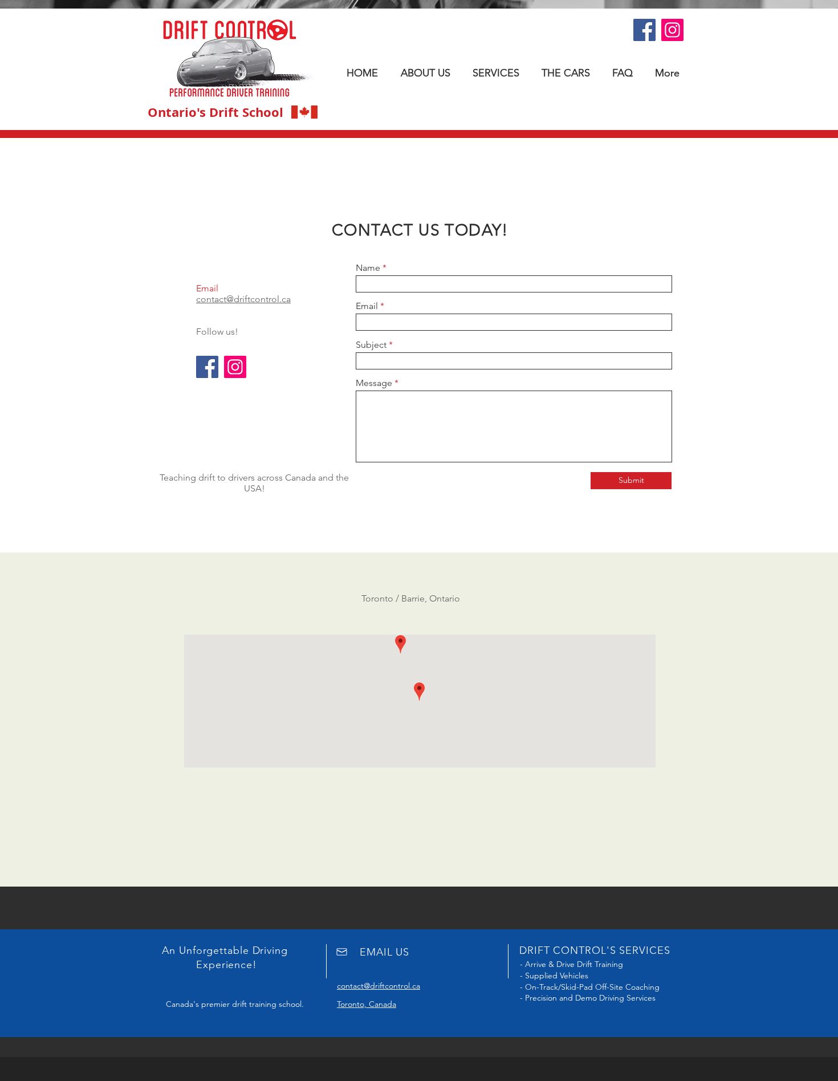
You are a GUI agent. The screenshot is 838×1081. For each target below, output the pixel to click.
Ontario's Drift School (215, 112)
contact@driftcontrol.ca (243, 299)
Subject (371, 345)
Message (374, 383)
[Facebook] (644, 30)
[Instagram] (672, 30)
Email (367, 306)
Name (368, 268)
